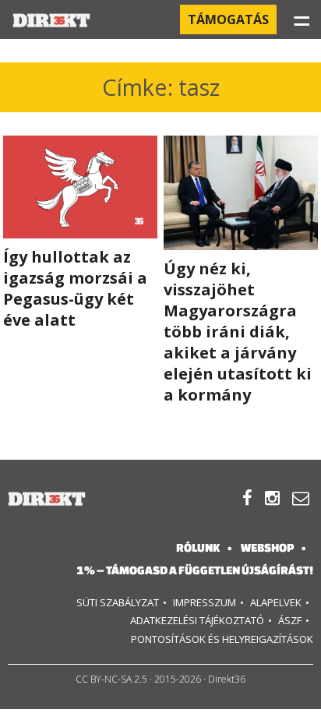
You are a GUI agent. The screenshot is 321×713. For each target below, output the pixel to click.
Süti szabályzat (117, 602)
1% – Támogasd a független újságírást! (194, 570)
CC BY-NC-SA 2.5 (111, 679)
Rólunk (198, 547)
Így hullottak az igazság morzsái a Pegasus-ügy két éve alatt (75, 288)
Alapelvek (276, 602)
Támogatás (228, 19)
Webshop (267, 547)
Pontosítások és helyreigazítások (222, 639)
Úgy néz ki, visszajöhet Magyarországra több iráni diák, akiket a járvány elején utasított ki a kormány (238, 331)
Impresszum (204, 602)
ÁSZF (290, 620)
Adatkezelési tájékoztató (197, 620)
